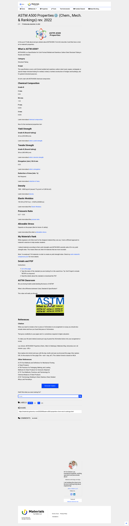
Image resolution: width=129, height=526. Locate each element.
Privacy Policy (63, 513)
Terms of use (55, 513)
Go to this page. (26, 269)
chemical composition (35, 119)
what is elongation (34, 169)
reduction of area (34, 181)
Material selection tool (72, 501)
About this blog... (95, 9)
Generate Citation (49, 386)
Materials (33, 9)
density (31, 194)
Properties (44, 9)
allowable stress (41, 232)
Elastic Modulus (36, 207)
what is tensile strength (36, 157)
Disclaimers (55, 516)
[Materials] (33, 5)
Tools (54, 9)
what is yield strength (35, 141)
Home (23, 9)
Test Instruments (65, 9)
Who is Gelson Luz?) (73, 488)
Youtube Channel (80, 9)
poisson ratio (35, 219)
